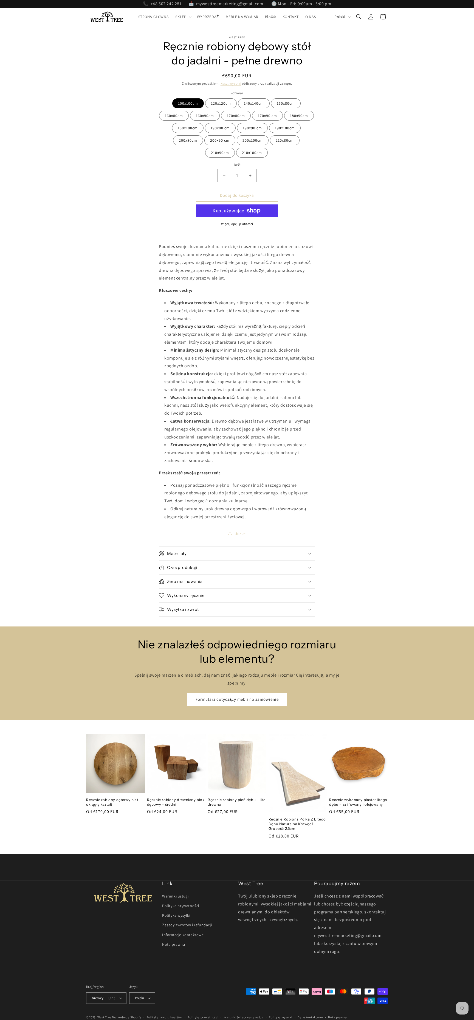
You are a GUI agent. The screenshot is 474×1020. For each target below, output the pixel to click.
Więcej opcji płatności (237, 224)
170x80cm (236, 115)
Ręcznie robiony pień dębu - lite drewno (236, 802)
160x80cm (174, 115)
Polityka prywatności (180, 905)
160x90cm (205, 115)
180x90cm (299, 115)
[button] (183, 16)
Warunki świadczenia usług (244, 1017)
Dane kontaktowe (310, 1017)
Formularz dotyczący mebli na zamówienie (237, 699)
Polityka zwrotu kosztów (164, 1017)
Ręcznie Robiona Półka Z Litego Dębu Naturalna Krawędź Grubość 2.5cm (297, 824)
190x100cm (285, 128)
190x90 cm (252, 128)
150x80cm (286, 103)
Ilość (237, 165)
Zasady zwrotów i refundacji (187, 924)
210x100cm (252, 152)
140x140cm (254, 103)
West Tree (104, 1017)
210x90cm (220, 152)
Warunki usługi (175, 896)
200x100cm (252, 140)
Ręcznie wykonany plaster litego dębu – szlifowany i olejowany (358, 802)
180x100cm (188, 128)
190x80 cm (220, 128)
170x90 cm (267, 115)
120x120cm (221, 103)
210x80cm (285, 140)
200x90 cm (220, 140)
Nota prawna (173, 944)
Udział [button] (240, 533)
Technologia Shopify (126, 1017)
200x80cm (188, 140)
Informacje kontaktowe (183, 934)
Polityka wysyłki (176, 915)
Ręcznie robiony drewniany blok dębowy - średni (176, 802)
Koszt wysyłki (231, 83)
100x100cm (188, 103)
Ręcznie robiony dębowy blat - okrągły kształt (113, 802)
